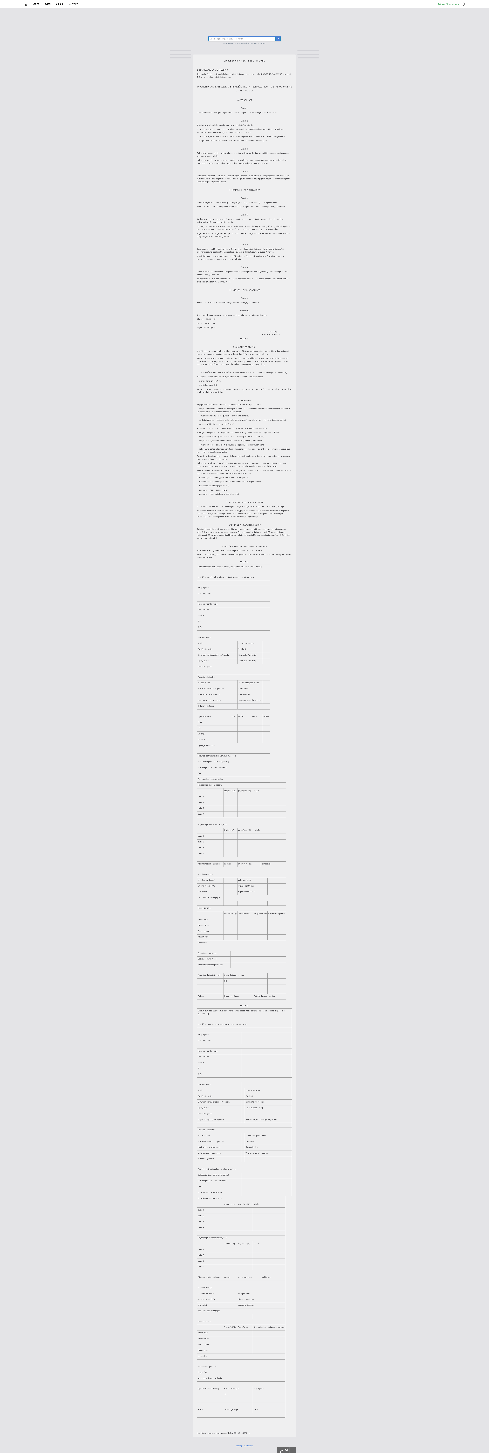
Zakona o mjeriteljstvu (232, 74)
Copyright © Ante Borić (244, 1446)
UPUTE (36, 4)
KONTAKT (73, 4)
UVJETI (47, 4)
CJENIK (59, 4)
